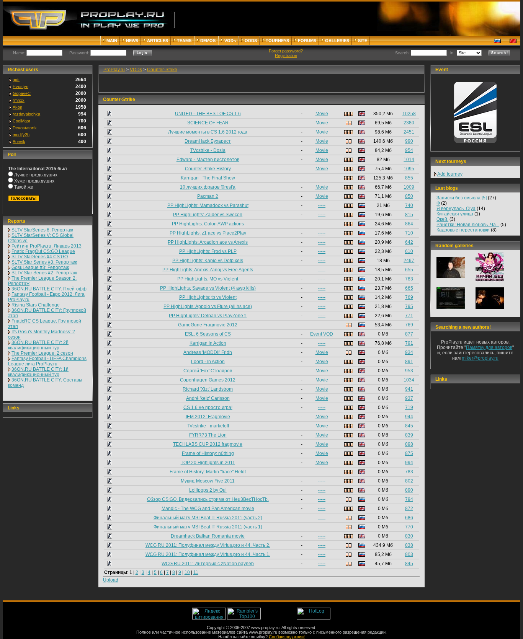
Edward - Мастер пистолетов (208, 159)
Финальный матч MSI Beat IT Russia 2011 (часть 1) (208, 527)
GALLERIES (337, 40)
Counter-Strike (162, 69)
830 (409, 536)
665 (409, 288)
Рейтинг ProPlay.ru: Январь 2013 (46, 246)
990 (409, 141)
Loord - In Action (208, 361)
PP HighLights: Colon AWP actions (208, 224)
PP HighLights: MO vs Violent (207, 279)
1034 (409, 380)
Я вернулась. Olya (456, 208)
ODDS (251, 40)
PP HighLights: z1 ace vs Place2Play (208, 233)
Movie (321, 113)
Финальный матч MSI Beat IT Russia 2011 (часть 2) (208, 517)
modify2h (21, 134)
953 (409, 370)
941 (409, 389)
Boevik (19, 141)
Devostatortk (25, 128)
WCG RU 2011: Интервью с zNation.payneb (208, 563)
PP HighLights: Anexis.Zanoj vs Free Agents (207, 269)
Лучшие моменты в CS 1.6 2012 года (207, 132)
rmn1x (19, 100)
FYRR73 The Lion (208, 435)
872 (409, 508)
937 (409, 398)
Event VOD (321, 334)
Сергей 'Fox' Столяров (207, 370)
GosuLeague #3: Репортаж (40, 267)
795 (409, 306)
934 (409, 352)
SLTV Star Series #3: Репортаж (44, 262)
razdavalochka (26, 114)
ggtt (16, 79)
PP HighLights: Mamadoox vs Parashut (207, 205)
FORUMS (307, 40)
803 (409, 554)
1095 (409, 168)
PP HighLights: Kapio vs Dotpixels (207, 260)
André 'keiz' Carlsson (208, 398)
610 (409, 251)
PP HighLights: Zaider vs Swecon (207, 214)
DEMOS (208, 40)
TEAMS (184, 40)
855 (409, 178)
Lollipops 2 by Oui (208, 490)
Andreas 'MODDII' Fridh (207, 352)
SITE (362, 40)
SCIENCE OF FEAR (208, 123)
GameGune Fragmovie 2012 (207, 325)
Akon (17, 107)
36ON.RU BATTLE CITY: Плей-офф (49, 289)
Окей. (442, 219)
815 (409, 214)
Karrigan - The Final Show (208, 178)
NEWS (132, 40)
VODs (230, 40)
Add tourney (450, 174)
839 (409, 435)
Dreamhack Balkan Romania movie (208, 536)
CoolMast (21, 121)
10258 (409, 113)
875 (409, 453)
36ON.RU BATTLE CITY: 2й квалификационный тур (38, 345)
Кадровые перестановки (463, 230)
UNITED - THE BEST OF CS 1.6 (208, 113)
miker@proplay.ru (480, 358)
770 (409, 527)
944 (409, 416)
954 (409, 150)
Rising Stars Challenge (35, 305)
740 (409, 205)
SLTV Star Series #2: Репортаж (44, 272)
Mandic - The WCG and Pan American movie (208, 508)
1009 (409, 187)
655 (409, 269)
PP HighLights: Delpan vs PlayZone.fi (208, 315)
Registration (286, 55)
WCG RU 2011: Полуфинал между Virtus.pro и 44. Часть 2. (207, 545)
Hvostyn (20, 86)
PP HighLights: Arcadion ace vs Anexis (208, 242)
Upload (110, 580)
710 (409, 233)
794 (409, 499)
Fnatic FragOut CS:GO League (43, 251)
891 (409, 361)
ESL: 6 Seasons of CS (208, 334)
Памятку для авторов (489, 347)
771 (409, 315)
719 (409, 407)
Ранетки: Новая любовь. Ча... (467, 224)
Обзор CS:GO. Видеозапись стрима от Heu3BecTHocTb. (208, 499)
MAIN (111, 40)
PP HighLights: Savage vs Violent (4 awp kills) (208, 288)
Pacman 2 (207, 196)
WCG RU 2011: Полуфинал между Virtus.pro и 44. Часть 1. (207, 554)
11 (195, 572)
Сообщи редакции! (287, 636)
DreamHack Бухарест (208, 141)
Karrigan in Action (208, 343)
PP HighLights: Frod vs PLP (208, 251)
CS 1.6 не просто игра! (207, 407)
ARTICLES (157, 40)
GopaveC (22, 93)
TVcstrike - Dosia (208, 150)
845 (409, 426)
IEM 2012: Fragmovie (208, 416)
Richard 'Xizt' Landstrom (208, 389)
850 (409, 196)
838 (409, 545)
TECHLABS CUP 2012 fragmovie (207, 444)
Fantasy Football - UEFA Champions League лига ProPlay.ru (47, 361)
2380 (409, 123)
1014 (409, 159)
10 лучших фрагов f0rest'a (207, 187)
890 (409, 490)
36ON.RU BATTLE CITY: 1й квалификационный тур (38, 372)
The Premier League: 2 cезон (42, 353)
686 (409, 517)
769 (409, 297)
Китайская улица (454, 214)
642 (409, 242)
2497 (409, 260)
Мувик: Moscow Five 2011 (208, 481)
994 (409, 462)
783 (409, 279)
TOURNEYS (277, 40)
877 (409, 334)
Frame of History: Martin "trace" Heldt (208, 471)
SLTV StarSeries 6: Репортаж (42, 230)
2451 (409, 132)
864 (409, 224)
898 (409, 444)
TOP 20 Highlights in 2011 (208, 462)
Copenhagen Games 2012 (207, 380)
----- (321, 178)
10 (187, 572)
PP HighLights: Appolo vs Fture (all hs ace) (207, 306)
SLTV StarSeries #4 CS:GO (39, 256)
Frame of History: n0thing (208, 453)
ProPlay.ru (114, 69)
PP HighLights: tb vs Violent (208, 297)
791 (409, 343)
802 (409, 481)
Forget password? (286, 51)
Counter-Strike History (208, 168)
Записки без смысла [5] (462, 198)
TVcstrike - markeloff (208, 426)
